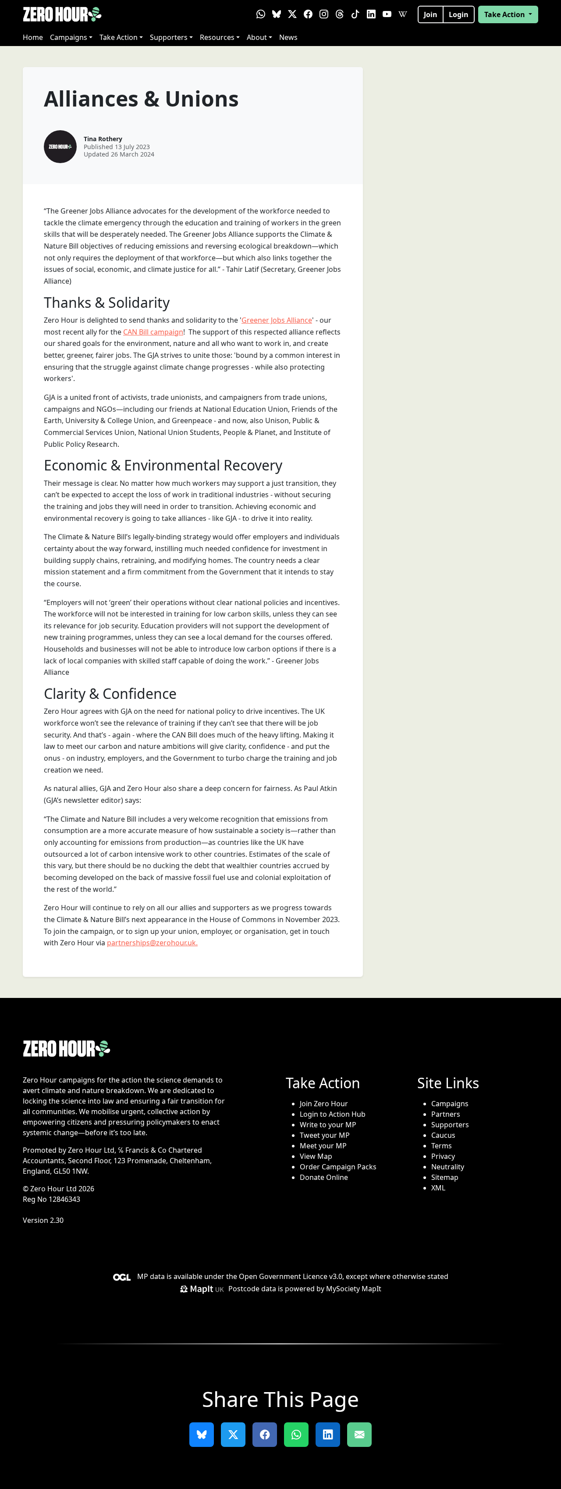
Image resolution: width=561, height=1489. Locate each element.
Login (459, 14)
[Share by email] (359, 1434)
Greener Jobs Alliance (276, 320)
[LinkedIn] (371, 14)
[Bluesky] (276, 14)
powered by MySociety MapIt (333, 1288)
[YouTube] (387, 14)
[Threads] (339, 14)
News (288, 37)
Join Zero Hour (324, 1103)
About (257, 37)
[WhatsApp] (260, 14)
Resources (217, 37)
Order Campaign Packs (338, 1167)
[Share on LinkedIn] (328, 1434)
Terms (441, 1146)
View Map (316, 1156)
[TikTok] (355, 14)
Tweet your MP (325, 1135)
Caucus (443, 1135)
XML (438, 1188)
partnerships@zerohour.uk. (152, 943)
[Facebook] (308, 14)
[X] (292, 14)
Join (430, 14)
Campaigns (68, 37)
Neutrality (447, 1167)
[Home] (62, 14)
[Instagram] (324, 14)
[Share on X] (233, 1434)
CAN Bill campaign (153, 332)
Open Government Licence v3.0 (290, 1276)
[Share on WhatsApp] (296, 1434)
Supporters (169, 37)
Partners (445, 1114)
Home (33, 37)
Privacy (443, 1156)
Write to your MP (328, 1124)
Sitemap (444, 1177)
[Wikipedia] (402, 14)
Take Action (118, 37)
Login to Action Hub (333, 1114)
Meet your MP (323, 1146)
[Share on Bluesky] (201, 1434)
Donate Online (324, 1177)
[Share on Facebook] (264, 1434)
